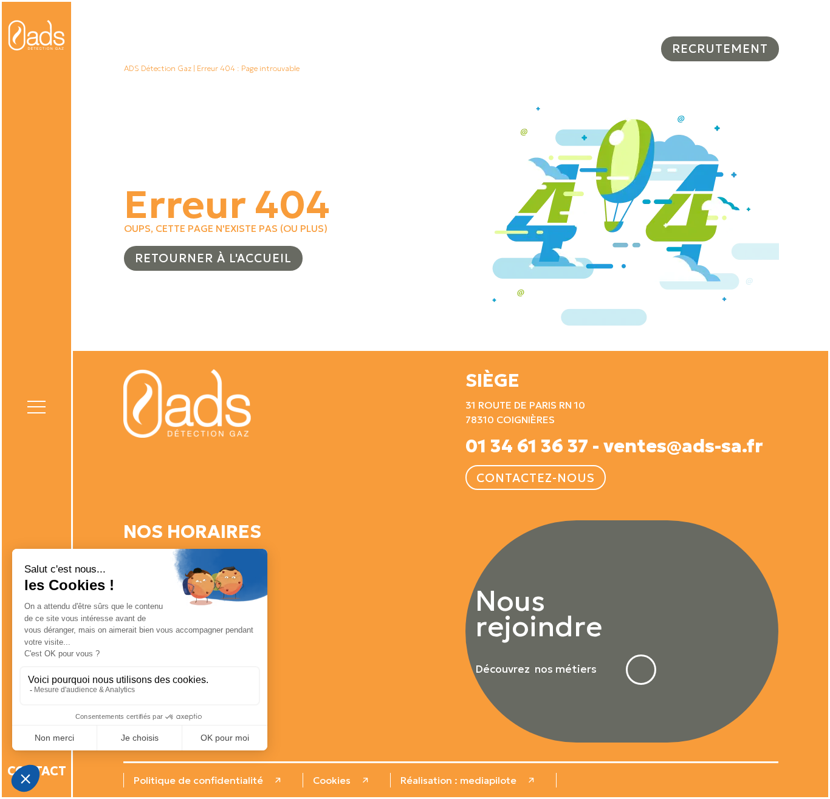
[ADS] (36, 35)
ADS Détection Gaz (157, 68)
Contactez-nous (535, 478)
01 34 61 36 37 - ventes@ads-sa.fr (614, 446)
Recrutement (720, 48)
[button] (36, 405)
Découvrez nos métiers (536, 669)
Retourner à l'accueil (213, 258)
